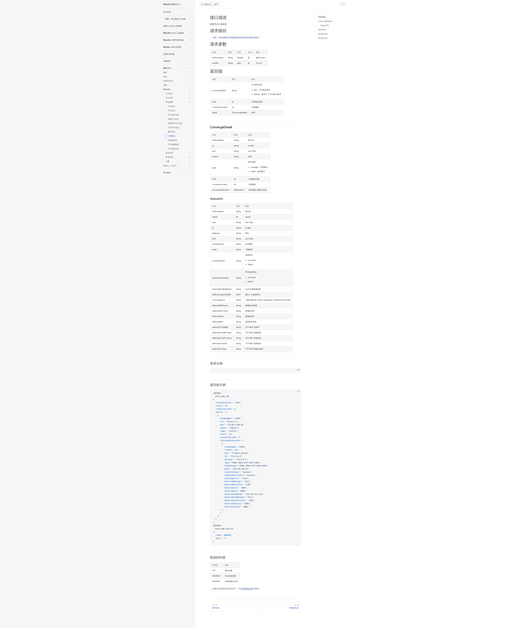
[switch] (343, 4)
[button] (177, 26)
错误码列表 (323, 38)
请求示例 (322, 29)
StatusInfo (324, 25)
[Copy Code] (297, 372)
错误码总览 (247, 588)
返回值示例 (323, 34)
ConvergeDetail (325, 21)
